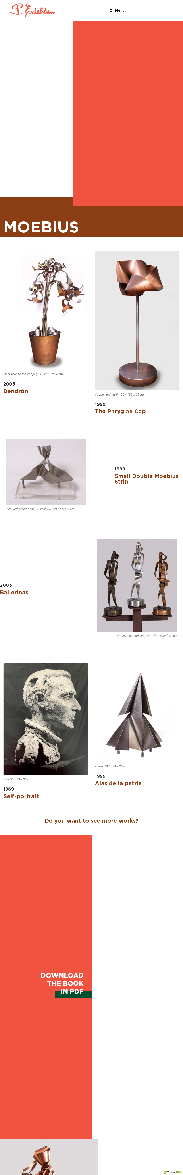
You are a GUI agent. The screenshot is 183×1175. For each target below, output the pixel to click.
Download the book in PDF (62, 983)
